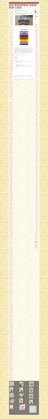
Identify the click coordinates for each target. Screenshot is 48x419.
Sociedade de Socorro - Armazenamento (11, 321)
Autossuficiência (11, 16)
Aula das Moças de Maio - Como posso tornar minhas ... (37, 146)
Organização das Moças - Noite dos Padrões (11, 185)
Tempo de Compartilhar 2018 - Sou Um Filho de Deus (11, 372)
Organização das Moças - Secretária (11, 193)
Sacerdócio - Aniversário (10, 282)
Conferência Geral (11, 41)
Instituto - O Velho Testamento (11, 109)
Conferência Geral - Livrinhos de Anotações (11, 46)
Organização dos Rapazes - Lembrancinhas (11, 216)
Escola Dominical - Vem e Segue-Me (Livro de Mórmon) (11, 92)
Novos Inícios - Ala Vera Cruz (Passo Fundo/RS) (37, 148)
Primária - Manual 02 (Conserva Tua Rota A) (11, 253)
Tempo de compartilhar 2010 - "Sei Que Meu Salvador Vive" (11, 356)
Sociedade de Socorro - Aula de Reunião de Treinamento (11, 326)
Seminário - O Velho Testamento (11, 312)
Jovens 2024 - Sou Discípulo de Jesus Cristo (11, 113)
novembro (36, 31)
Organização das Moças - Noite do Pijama (11, 184)
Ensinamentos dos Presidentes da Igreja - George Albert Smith (11, 61)
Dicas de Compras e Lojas (11, 52)
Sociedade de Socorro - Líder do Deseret (11, 339)
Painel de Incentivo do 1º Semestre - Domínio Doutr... (37, 75)
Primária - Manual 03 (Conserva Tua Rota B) (11, 254)
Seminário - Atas (11, 299)
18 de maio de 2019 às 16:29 (20, 60)
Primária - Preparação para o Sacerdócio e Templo (11, 264)
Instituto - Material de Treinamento (11, 106)
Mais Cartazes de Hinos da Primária (37, 37)
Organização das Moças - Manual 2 (11, 176)
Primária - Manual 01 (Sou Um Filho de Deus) (11, 252)
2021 (35, 27)
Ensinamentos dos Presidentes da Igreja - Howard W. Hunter (11, 64)
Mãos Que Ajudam (11, 115)
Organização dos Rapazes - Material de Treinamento (11, 219)
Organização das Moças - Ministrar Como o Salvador (11, 182)
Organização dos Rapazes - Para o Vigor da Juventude (11, 225)
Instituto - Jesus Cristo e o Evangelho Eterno (11, 104)
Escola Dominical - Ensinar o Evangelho (11, 74)
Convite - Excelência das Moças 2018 (37, 202)
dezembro (36, 30)
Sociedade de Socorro (11, 315)
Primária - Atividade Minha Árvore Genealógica (37, 122)
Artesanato (10, 15)
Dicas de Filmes (11, 56)
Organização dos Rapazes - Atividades (11, 207)
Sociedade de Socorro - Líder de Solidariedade (11, 337)
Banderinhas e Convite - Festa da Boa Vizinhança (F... (37, 206)
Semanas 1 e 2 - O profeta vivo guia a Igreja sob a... (37, 228)
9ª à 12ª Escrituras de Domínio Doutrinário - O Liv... (37, 83)
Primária (10, 235)
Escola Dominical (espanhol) (11, 96)
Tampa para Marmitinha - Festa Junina (37, 197)
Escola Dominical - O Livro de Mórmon (11, 82)
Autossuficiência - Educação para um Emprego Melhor (11, 19)
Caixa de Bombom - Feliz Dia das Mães (37, 165)
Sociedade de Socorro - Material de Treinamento (11, 344)
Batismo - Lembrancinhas (11, 28)
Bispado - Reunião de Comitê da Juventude (11, 38)
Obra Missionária (11, 141)
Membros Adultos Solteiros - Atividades (11, 118)
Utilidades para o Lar (11, 375)
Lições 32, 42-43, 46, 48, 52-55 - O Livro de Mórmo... (37, 179)
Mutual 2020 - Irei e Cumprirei (11, 139)
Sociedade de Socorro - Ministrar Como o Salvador (11, 346)
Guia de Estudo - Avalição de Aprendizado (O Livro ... (37, 221)
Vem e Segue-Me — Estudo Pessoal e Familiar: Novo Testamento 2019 (11, 379)
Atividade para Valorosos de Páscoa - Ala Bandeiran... (37, 154)
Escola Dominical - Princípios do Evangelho (11, 87)
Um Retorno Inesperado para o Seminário (37, 230)
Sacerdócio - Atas (11, 283)
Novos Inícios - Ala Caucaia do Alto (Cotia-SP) (37, 139)
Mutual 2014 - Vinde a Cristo (11, 130)
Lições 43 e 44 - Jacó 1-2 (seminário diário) (37, 103)
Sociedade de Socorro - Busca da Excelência (11, 327)
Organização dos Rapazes (11, 202)
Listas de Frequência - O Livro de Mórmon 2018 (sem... (37, 68)
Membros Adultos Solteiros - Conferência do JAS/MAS (11, 120)
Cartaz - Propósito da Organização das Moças (37, 193)
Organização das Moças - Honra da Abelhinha (11, 169)
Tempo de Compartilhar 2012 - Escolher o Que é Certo (11, 360)
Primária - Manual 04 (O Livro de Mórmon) (11, 256)
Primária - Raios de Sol (11, 267)
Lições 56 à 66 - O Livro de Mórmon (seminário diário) (37, 78)
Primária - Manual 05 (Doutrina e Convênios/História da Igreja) (11, 259)
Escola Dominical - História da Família (11, 78)
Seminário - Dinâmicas (11, 303)
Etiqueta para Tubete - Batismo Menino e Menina (37, 195)
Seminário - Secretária (11, 313)
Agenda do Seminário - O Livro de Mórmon (37, 62)
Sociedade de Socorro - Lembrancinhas (11, 335)
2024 (35, 25)
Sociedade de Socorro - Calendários (11, 329)
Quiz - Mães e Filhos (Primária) (37, 166)
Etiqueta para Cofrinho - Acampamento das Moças (37, 40)
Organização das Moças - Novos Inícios (11, 186)
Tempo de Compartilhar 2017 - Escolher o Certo (11, 370)
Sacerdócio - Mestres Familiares (11, 293)
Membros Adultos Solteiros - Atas (11, 117)
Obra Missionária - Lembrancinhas (11, 145)
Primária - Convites (11, 243)
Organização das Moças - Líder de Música (11, 173)
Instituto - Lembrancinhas (11, 105)
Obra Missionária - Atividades (11, 142)
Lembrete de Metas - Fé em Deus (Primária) (37, 131)
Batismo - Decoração (11, 27)
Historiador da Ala (11, 97)
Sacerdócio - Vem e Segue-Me (11, 296)
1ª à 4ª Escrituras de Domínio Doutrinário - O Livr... (37, 186)
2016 (35, 235)
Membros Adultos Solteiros (11, 116)
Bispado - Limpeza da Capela (11, 36)
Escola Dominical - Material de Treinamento (11, 81)
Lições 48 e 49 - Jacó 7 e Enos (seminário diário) (37, 87)
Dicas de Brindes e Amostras (11, 51)
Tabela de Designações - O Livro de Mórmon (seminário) (37, 208)
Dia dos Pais (11, 48)
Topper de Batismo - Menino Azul (37, 200)
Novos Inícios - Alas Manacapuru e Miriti (37, 138)
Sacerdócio (10, 281)
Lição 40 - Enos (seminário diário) (37, 112)
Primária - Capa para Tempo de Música (37, 105)
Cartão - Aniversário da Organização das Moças (37, 64)
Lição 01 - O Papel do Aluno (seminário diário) (37, 217)
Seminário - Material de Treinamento (11, 308)
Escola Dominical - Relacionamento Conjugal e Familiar (11, 89)
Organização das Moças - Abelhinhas (11, 153)
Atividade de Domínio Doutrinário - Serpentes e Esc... (37, 176)
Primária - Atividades (11, 239)
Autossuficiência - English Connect (11, 20)
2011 (35, 239)
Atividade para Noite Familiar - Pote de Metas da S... (37, 66)
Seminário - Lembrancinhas (11, 307)
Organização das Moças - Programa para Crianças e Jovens (11, 190)
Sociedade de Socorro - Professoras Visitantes (11, 349)
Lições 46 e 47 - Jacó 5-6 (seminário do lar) (37, 92)
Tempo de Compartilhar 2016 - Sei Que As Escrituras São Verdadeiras (11, 369)
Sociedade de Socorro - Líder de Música (11, 336)
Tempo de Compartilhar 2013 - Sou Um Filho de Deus (11, 362)
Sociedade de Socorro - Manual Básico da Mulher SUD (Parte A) (11, 340)
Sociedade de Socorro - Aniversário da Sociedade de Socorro (11, 319)
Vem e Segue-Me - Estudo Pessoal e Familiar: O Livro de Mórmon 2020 (11, 377)
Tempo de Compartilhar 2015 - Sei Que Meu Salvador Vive (11, 367)
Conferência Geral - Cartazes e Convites (11, 43)
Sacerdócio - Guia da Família (11, 291)
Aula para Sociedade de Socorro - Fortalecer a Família (37, 46)
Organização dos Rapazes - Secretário (11, 228)
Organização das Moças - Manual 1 (11, 175)
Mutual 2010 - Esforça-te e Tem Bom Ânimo (11, 125)
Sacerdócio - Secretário (11, 295)
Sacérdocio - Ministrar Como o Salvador (11, 294)
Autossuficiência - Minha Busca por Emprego (11, 23)
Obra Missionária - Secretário (11, 149)
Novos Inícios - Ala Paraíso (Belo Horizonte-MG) (37, 144)
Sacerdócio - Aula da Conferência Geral (11, 285)
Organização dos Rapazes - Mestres (11, 220)
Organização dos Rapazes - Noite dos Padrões (11, 223)
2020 (35, 28)
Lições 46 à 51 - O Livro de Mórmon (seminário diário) (37, 225)
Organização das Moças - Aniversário (11, 156)
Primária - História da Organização (11, 248)
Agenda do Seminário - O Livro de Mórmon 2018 (37, 71)
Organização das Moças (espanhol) (11, 197)
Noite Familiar (11, 140)
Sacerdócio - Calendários (10, 287)
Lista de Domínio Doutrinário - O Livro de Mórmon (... (37, 223)
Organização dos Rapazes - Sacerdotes (11, 226)
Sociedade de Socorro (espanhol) (11, 353)
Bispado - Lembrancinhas (11, 35)
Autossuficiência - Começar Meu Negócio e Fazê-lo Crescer (11, 17)
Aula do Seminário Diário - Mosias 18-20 (37, 44)
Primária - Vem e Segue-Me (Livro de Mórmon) (11, 275)
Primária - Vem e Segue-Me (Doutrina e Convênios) (11, 273)
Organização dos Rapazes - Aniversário (11, 204)
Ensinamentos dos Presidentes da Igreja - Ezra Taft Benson (11, 59)
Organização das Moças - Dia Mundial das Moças (11, 166)
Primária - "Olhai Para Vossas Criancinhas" (11, 236)
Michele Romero (36, 12)
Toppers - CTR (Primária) (37, 209)
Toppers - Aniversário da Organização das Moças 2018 (37, 59)
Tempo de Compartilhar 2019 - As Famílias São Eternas (11, 374)
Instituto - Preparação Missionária (11, 111)
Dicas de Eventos (11, 55)
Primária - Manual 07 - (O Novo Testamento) (11, 261)
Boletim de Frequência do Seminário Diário (37, 219)
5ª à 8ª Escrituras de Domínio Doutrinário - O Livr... (37, 182)
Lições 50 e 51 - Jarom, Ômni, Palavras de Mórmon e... (37, 85)
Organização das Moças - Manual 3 (11, 177)
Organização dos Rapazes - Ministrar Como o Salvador (11, 222)
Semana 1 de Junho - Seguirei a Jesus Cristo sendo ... (37, 73)
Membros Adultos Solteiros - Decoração (11, 122)
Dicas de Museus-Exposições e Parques (11, 57)
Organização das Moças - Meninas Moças (11, 180)
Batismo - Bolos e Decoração (11, 25)
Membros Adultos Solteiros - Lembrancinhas (11, 124)
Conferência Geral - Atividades (11, 42)
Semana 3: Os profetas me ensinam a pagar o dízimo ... (37, 120)
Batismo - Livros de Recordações (11, 30)
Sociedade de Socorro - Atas (11, 322)
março (36, 232)
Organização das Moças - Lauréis (11, 170)
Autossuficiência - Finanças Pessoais (11, 21)
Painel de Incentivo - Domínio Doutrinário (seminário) (37, 53)
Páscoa (10, 234)
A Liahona (10, 14)
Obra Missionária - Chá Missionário (11, 143)
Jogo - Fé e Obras (36, 174)
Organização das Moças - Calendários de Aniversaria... (37, 171)
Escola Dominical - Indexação (11, 79)
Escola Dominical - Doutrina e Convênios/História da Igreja (11, 73)
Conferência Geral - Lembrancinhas (11, 44)
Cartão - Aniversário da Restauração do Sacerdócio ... (37, 51)
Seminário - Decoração (11, 302)
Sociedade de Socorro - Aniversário (11, 318)
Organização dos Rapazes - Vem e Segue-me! (11, 230)
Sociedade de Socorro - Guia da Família (11, 334)
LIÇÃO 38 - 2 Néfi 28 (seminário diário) (37, 156)
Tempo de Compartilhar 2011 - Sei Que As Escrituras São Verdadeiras (11, 358)
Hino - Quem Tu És (37, 163)
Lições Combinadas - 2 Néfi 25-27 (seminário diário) (37, 159)
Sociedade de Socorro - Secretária (11, 350)
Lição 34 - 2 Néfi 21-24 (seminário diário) (37, 191)
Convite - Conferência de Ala (37, 204)
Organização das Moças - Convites (11, 162)
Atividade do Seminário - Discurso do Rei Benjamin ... (37, 110)
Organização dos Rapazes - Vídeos (11, 231)
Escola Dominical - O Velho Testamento (11, 84)
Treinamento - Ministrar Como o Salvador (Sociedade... (37, 169)
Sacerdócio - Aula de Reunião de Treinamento (11, 286)
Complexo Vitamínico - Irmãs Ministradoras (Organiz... (37, 141)
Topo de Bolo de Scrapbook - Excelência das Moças (37, 173)
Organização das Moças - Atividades (11, 159)
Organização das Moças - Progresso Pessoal (11, 192)
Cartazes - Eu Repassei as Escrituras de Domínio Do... (37, 80)
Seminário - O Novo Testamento (11, 311)
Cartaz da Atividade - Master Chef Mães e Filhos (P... (37, 133)
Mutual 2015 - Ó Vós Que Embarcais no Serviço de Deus (11, 132)
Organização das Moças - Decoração (11, 164)
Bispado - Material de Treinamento (11, 37)
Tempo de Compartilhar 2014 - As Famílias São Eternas (11, 364)
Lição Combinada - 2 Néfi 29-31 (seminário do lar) (37, 135)
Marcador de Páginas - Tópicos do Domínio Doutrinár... (37, 189)
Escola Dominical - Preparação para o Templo (11, 86)
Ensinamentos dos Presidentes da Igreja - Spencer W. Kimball (11, 70)
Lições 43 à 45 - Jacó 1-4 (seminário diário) (37, 99)
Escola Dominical (11, 71)
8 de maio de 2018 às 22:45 (20, 57)
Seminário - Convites (11, 301)
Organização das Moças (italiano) (11, 201)
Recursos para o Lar (11, 280)
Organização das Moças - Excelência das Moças (11, 168)
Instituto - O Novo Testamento (11, 108)
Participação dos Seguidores (11, 233)
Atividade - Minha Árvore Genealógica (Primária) (37, 42)
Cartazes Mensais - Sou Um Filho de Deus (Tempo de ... (37, 107)
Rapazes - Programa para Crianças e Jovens (11, 279)
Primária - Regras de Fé (11, 268)
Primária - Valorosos (11, 271)
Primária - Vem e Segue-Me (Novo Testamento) (11, 276)
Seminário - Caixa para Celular (37, 48)
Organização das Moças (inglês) (11, 199)
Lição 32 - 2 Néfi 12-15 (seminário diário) (37, 213)
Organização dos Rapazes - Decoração (11, 211)
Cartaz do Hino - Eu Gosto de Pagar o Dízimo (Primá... (37, 117)
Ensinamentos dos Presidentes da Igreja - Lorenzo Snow (11, 69)
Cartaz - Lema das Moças (37, 199)
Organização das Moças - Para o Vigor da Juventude (11, 188)
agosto (36, 33)
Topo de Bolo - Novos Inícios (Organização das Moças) (37, 114)
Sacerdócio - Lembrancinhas (11, 292)
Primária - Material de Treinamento (11, 263)
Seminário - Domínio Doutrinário (11, 304)
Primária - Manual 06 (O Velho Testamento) (11, 260)
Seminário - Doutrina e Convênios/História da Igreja (11, 306)
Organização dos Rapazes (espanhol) (11, 232)
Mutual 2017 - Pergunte (11, 135)
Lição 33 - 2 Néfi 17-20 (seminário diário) (37, 215)
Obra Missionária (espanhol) (11, 150)
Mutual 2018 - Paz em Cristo (11, 136)
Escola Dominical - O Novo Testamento (11, 83)
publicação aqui (30, 13)
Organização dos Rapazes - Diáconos (11, 214)
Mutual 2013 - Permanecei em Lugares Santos (11, 129)
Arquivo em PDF (24, 46)
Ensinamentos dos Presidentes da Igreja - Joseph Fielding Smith (11, 67)
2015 (35, 236)
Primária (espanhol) (11, 277)
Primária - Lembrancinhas (11, 249)
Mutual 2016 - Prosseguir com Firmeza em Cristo (11, 133)
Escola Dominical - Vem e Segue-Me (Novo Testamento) (11, 94)
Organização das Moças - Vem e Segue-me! (11, 195)
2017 (35, 234)
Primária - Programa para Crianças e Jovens (11, 266)
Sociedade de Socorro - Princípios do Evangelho (11, 348)
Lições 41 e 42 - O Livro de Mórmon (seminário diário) (37, 124)
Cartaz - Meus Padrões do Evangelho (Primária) (37, 129)
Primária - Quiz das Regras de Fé (37, 57)
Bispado (10, 32)
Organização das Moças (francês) (11, 198)
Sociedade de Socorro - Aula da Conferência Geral (11, 325)
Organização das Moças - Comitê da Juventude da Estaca (11, 161)
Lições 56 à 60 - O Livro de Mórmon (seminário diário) (37, 96)
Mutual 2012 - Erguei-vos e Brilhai (11, 127)
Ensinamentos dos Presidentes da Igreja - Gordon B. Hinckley (11, 63)
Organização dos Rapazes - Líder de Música (11, 217)
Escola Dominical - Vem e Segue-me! (11, 95)
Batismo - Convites (11, 26)
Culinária (10, 47)
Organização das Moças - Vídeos (11, 196)
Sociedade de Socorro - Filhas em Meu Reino (11, 332)
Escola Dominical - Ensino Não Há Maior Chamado (11, 76)
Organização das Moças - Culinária (11, 163)
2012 (35, 238)
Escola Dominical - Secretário (11, 90)
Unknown (17, 57)
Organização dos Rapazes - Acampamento (11, 203)
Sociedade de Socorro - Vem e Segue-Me (11, 351)
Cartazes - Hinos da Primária (37, 38)
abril (36, 231)
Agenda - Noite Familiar (37, 115)
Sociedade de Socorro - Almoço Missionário (11, 316)
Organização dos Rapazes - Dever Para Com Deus (11, 213)
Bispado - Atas (11, 33)
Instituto (10, 98)
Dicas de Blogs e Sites (11, 50)
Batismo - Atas (11, 24)
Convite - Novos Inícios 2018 (37, 211)
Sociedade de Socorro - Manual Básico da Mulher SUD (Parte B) (11, 342)
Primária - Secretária (11, 269)
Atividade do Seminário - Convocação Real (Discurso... (37, 161)
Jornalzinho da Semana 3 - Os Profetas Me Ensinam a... (37, 94)
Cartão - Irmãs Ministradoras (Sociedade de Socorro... (37, 151)
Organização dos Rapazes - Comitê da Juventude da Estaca (11, 209)
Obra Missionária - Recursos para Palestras (11, 148)
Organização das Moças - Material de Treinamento (11, 179)
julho (36, 34)
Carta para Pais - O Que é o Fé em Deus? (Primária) (37, 127)
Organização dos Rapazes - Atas (11, 206)
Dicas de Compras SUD (11, 54)
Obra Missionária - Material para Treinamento (11, 147)
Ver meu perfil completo (36, 14)
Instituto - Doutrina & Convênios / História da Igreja (11, 102)
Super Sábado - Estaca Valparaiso (37, 152)
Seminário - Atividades (11, 300)
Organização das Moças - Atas (11, 157)
